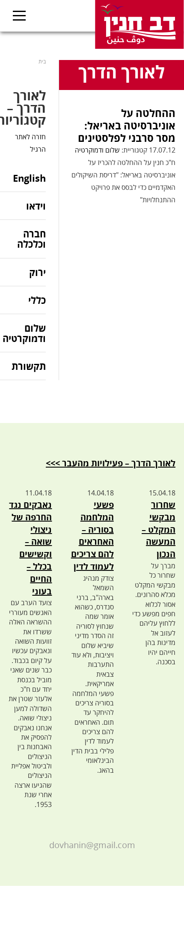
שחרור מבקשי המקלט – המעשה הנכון (158, 529)
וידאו (36, 205)
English (29, 178)
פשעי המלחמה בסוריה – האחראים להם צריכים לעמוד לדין (92, 535)
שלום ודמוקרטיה (97, 150)
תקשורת (29, 366)
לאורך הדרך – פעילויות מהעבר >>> (110, 463)
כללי (37, 300)
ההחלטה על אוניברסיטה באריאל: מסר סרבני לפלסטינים (126, 125)
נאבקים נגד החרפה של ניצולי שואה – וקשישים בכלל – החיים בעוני (30, 548)
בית (42, 61)
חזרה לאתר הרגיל (30, 143)
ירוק (37, 272)
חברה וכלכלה (31, 238)
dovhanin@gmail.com (92, 845)
